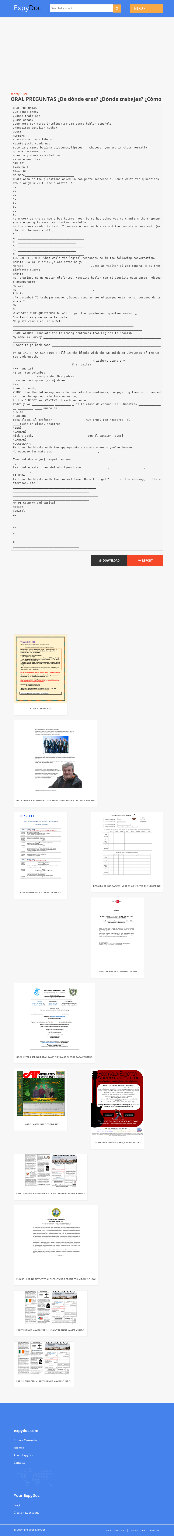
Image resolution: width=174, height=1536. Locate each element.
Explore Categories (25, 1440)
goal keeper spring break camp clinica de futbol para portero (54, 1056)
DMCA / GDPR (137, 1530)
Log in (17, 1505)
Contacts (19, 1463)
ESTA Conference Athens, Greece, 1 (40, 892)
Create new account (26, 1513)
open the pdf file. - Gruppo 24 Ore (118, 971)
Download (110, 560)
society (15, 94)
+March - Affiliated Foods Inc (40, 1124)
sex (25, 94)
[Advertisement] (87, 55)
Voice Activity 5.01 (41, 708)
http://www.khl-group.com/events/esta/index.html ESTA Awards (55, 800)
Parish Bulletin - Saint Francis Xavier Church (44, 1381)
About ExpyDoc (23, 1455)
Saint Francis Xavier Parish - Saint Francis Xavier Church (50, 1193)
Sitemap (19, 1448)
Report (147, 560)
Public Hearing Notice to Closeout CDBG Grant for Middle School (56, 1279)
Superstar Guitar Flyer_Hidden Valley (118, 1142)
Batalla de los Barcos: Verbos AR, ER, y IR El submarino (127, 885)
